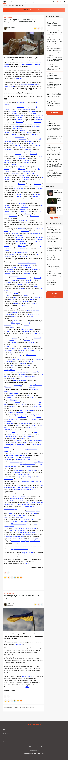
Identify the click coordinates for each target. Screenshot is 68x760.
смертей (8, 282)
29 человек (24, 252)
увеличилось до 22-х (33, 511)
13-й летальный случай (19, 522)
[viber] (41, 746)
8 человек (33, 135)
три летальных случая (23, 460)
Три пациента (12, 419)
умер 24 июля (22, 417)
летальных (8, 314)
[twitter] (34, 746)
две (25, 442)
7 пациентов (38, 115)
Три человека (13, 406)
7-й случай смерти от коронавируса (25, 528)
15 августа (13, 400)
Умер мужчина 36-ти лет (17, 539)
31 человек (19, 237)
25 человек (12, 111)
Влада (20, 1)
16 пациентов (29, 173)
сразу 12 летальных (27, 329)
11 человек (22, 139)
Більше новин (55, 113)
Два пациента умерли (32, 415)
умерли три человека (18, 496)
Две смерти (9, 423)
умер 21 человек (33, 310)
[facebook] (26, 746)
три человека (31, 419)
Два (22, 438)
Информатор (20, 78)
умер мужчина (27, 534)
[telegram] (38, 746)
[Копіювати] (42, 28)
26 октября (18, 284)
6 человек (18, 145)
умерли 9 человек (19, 380)
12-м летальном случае (18, 524)
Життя (15, 1)
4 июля (32, 425)
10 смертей (22, 212)
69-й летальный (20, 455)
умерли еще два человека (17, 530)
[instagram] (30, 746)
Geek (35, 753)
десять (26, 295)
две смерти (19, 413)
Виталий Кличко (24, 583)
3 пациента (32, 143)
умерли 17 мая (18, 470)
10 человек (37, 122)
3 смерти (30, 361)
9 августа (23, 404)
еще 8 (11, 353)
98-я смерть (22, 434)
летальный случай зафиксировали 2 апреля (25, 541)
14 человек (25, 179)
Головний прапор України (27, 707)
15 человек (22, 130)
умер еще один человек (17, 498)
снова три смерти (16, 462)
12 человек (12, 164)
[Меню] (64, 2)
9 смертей (37, 278)
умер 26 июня (31, 427)
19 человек (32, 113)
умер (11, 395)
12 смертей (33, 154)
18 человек (19, 115)
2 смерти (8, 387)
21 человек (34, 124)
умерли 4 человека (35, 440)
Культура (25, 1)
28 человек (20, 102)
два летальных (13, 393)
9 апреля (35, 539)
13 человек (17, 186)
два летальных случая (26, 477)
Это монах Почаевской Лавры (25, 532)
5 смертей (37, 297)
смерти (34, 303)
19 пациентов (25, 109)
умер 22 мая (38, 462)
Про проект (46, 1)
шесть (13, 378)
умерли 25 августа (36, 385)
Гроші (30, 1)
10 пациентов (22, 220)
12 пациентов (31, 263)
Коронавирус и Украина (19, 549)
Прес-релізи (40, 1)
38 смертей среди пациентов (31, 481)
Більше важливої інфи (54, 294)
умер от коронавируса (26, 410)
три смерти (18, 385)
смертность (34, 583)
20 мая (28, 466)
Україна (11, 1)
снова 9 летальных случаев (27, 376)
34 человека (25, 231)
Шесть (12, 370)
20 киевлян (22, 209)
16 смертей (21, 169)
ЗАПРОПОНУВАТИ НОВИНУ (34, 724)
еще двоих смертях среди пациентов (24, 489)
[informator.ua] (4, 2)
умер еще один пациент (17, 500)
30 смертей (23, 256)
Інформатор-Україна (28, 753)
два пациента (9, 455)
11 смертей (22, 248)
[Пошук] (61, 2)
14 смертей (28, 267)
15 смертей (34, 269)
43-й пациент (16, 472)
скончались (25, 301)
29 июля (10, 413)
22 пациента (24, 207)
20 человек (26, 274)
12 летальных (13, 280)
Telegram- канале (27, 553)
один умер (37, 406)
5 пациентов (22, 158)
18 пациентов (27, 132)
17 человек (18, 117)
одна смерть (17, 440)
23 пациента (22, 244)
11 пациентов (13, 276)
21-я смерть (20, 517)
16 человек (20, 107)
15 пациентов (20, 241)
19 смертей (35, 197)
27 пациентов (13, 233)
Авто (43, 753)
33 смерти (17, 252)
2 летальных (22, 363)
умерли (11, 254)
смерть (29, 395)
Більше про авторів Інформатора (55, 218)
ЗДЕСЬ (27, 563)
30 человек (32, 111)
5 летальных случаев (21, 372)
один (26, 453)
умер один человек (11, 436)
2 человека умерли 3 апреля (14, 537)
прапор (16, 707)
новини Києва (8, 583)
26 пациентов (35, 233)
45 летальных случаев (23, 475)
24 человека (13, 113)
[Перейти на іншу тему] (57, 2)
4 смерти (32, 387)
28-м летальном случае (23, 504)
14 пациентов (17, 128)
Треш (34, 1)
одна (35, 432)
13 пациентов (22, 263)
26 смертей (22, 246)
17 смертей (27, 280)
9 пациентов (26, 171)
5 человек (19, 122)
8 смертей (8, 351)
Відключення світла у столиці (37, 10)
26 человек (37, 184)
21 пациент (24, 205)
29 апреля (34, 513)
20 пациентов (18, 188)
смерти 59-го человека (27, 464)
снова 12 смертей (33, 314)
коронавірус (7, 586)
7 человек (12, 143)
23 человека (13, 216)
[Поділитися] (38, 28)
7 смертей (38, 359)
